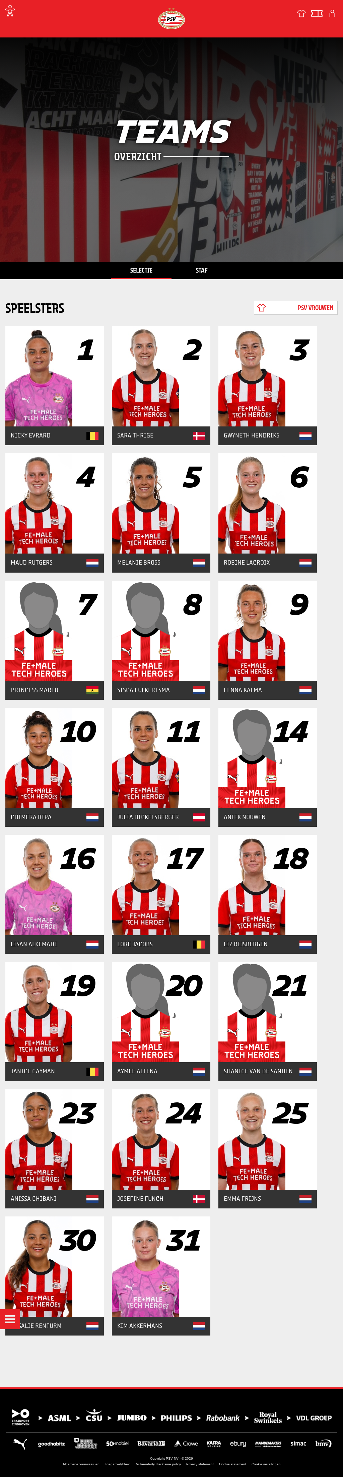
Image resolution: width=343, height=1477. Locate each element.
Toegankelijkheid (118, 1464)
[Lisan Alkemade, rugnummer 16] (54, 885)
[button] (10, 1319)
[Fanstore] (301, 13)
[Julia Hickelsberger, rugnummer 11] (161, 758)
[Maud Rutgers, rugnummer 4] (54, 503)
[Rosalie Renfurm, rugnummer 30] (54, 1266)
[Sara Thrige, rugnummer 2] (161, 376)
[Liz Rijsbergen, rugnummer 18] (267, 885)
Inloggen (332, 13)
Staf (202, 270)
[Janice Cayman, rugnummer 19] (54, 1012)
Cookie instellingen (266, 1464)
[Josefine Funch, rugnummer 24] (161, 1139)
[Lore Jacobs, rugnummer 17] (161, 885)
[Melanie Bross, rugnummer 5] (161, 503)
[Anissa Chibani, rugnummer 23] (54, 1139)
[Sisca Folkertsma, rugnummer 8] (161, 631)
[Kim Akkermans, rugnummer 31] (161, 1266)
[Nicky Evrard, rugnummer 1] (54, 376)
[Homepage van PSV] (171, 18)
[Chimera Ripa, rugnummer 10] (54, 758)
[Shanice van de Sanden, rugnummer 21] (267, 1012)
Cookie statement (232, 1464)
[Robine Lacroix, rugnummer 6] (267, 503)
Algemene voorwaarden (81, 1464)
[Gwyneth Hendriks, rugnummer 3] (267, 376)
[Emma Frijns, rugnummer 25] (267, 1139)
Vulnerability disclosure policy (158, 1464)
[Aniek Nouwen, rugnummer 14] (267, 758)
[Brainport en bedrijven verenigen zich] (171, 1417)
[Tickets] (317, 13)
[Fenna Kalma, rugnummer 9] (267, 631)
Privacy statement (200, 1464)
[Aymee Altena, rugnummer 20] (161, 1012)
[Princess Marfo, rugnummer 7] (54, 631)
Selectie (141, 270)
